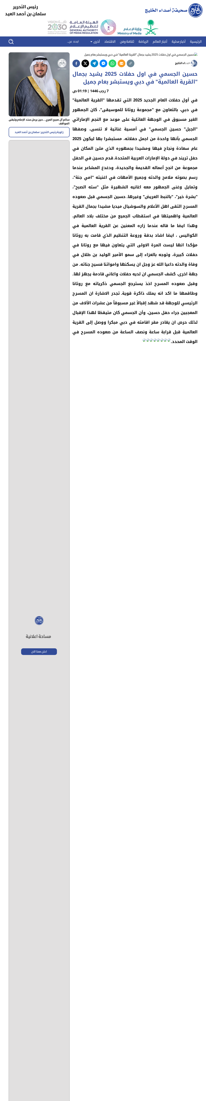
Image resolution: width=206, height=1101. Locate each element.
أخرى (96, 41)
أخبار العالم (160, 41)
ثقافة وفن (127, 41)
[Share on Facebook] (76, 63)
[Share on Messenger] (103, 63)
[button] (13, 41)
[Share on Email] (121, 63)
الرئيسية (196, 41)
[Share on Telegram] (94, 63)
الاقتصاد (110, 41)
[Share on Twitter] (85, 63)
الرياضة (143, 41)
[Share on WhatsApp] (112, 63)
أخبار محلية (179, 41)
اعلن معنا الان (39, 651)
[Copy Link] (130, 63)
